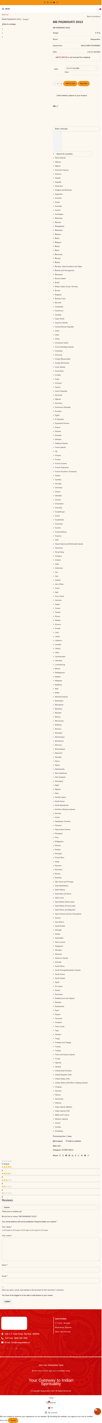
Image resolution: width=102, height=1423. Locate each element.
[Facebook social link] (44, 2)
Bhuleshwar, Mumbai (63, 1327)
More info (4, 1420)
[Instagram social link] (50, 2)
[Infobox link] (51, 1367)
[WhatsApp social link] (57, 2)
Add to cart (70, 83)
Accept (13, 1420)
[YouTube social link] (54, 2)
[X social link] (47, 2)
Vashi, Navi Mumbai (63, 1332)
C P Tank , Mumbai (62, 1323)
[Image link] (14, 1323)
